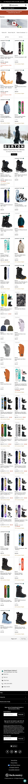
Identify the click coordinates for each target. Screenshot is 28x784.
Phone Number (7, 734)
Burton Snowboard (21, 32)
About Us (2, 695)
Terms (14, 731)
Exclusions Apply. (7, 724)
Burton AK (4, 32)
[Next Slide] (27, 1)
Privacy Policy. (18, 731)
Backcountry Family (5, 700)
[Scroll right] (27, 32)
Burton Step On (11, 32)
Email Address (7, 710)
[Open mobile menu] (2, 5)
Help (1, 691)
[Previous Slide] (1, 1)
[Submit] (2, 8)
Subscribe (20, 712)
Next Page (23, 637)
